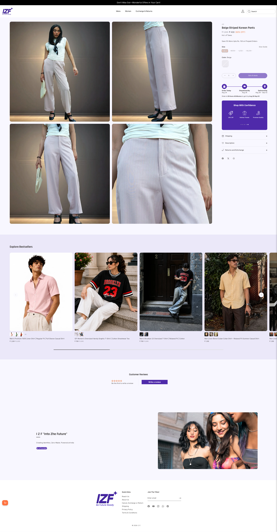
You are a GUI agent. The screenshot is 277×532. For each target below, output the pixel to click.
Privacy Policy (127, 509)
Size (244, 47)
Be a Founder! (41, 448)
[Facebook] (149, 506)
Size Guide (263, 47)
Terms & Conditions (129, 513)
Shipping (228, 136)
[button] (15, 294)
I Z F (139, 525)
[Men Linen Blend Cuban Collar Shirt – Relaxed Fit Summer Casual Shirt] (236, 292)
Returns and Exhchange (234, 150)
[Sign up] (180, 498)
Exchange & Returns (144, 11)
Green (16, 334)
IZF (223, 24)
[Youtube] (153, 506)
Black (77, 334)
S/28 (225, 51)
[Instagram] (158, 506)
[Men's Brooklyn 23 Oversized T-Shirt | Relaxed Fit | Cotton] (171, 292)
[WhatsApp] (163, 506)
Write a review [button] (154, 382)
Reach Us (125, 496)
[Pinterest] (168, 506)
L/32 (240, 51)
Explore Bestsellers (21, 247)
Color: (226, 57)
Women (128, 11)
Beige (225, 63)
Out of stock (253, 75)
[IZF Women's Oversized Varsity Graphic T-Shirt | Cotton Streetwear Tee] (106, 292)
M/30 (233, 51)
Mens (118, 11)
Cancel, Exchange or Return (132, 503)
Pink (12, 334)
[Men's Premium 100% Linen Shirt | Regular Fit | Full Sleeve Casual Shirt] (41, 292)
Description (229, 143)
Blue (81, 334)
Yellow (216, 334)
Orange (271, 334)
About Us (125, 500)
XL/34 (248, 51)
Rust (21, 334)
